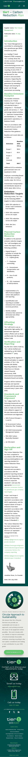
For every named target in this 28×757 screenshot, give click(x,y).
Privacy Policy (20, 729)
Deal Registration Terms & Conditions (14, 733)
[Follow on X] (14, 712)
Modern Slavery (18, 735)
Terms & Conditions (14, 731)
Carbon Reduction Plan (10, 729)
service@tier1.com (14, 686)
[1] (10, 483)
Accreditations (10, 735)
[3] (18, 520)
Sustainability (14, 652)
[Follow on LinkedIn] (18, 712)
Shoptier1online (9, 738)
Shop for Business (18, 738)
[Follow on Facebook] (9, 712)
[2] (11, 492)
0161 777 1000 (14, 705)
